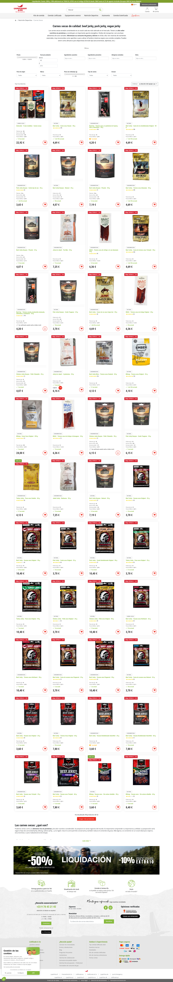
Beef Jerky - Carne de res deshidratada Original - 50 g (141, 126)
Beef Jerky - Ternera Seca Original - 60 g (65, 736)
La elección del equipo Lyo (147, 84)
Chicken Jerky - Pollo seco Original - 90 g (101, 619)
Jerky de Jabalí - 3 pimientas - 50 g (63, 374)
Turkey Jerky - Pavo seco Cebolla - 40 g (28, 498)
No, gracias (8, 973)
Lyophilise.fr (54, 974)
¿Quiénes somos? (34, 945)
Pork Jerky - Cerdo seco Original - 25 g (64, 560)
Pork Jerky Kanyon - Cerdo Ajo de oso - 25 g (29, 188)
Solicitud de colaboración (67, 958)
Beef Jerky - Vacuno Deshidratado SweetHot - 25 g (104, 736)
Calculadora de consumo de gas (69, 965)
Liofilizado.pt (115, 977)
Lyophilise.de (104, 974)
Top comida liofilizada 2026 (97, 945)
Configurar (21, 973)
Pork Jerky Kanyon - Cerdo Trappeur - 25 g (65, 312)
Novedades (92, 950)
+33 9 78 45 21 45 (46, 906)
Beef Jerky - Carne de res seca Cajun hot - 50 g (103, 312)
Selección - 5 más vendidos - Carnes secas (28, 126)
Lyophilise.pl (69, 977)
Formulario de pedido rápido (68, 960)
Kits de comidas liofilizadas (97, 952)
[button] (4, 979)
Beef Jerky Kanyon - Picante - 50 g (99, 188)
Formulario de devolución (118, 980)
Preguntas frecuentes (65, 952)
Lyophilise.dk (103, 977)
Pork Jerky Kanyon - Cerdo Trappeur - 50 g (138, 436)
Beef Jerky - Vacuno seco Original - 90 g (28, 560)
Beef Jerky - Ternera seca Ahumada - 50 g (138, 188)
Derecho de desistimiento (99, 980)
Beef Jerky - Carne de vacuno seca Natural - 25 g (140, 677)
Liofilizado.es (80, 974)
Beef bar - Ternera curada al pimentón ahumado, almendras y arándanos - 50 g (30, 312)
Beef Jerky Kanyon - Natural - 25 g (63, 188)
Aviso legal (84, 980)
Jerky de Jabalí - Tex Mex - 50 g (62, 250)
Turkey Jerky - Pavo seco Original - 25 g (137, 560)
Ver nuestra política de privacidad (12, 967)
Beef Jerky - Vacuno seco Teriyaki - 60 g (65, 794)
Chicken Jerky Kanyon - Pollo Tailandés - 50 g (102, 436)
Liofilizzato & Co (92, 974)
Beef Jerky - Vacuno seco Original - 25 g (137, 498)
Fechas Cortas (93, 958)
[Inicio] (16, 20)
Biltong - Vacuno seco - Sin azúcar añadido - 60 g (140, 794)
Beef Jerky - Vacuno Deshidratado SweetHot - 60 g (141, 736)
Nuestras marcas (94, 947)
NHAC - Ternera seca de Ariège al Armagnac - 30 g (68, 436)
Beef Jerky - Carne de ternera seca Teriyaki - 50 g (140, 250)
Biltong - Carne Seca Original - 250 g (27, 436)
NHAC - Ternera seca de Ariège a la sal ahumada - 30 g (104, 250)
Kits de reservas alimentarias (98, 955)
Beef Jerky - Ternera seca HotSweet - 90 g (28, 677)
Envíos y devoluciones (65, 947)
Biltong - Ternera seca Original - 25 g (137, 374)
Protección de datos (53, 980)
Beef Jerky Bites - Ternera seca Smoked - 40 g (103, 374)
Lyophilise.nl (58, 977)
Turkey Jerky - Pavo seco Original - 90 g (28, 619)
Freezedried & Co (67, 974)
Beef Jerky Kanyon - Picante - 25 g (26, 250)
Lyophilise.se (92, 977)
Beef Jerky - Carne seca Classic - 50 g (64, 126)
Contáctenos (63, 955)
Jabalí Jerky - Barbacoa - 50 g (62, 498)
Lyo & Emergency (117, 974)
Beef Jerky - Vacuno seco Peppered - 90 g (101, 677)
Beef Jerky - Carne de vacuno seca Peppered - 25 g (68, 677)
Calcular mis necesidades (67, 945)
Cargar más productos (86, 819)
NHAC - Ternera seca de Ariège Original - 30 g (139, 312)
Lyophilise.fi (80, 977)
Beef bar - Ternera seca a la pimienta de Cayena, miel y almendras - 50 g (103, 126)
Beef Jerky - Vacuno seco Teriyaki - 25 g (28, 794)
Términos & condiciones (70, 980)
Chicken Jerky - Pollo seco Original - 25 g (65, 619)
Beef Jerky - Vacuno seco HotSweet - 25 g (138, 619)
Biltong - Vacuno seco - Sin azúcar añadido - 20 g (103, 794)
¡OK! (33, 973)
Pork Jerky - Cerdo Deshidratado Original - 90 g (103, 560)
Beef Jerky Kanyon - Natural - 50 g (99, 498)
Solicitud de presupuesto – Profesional (71, 963)
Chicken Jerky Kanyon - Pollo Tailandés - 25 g (29, 374)
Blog (60, 950)
